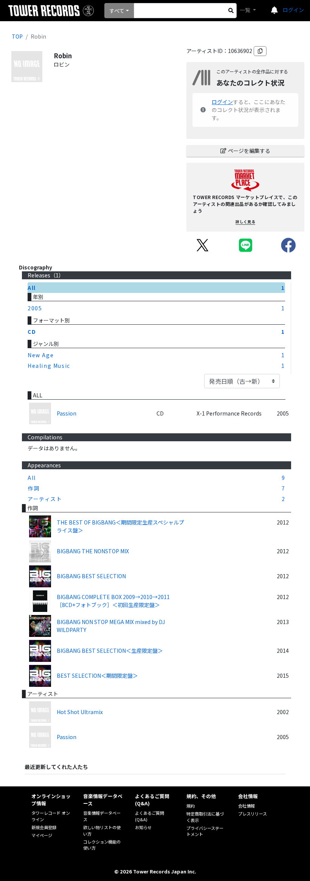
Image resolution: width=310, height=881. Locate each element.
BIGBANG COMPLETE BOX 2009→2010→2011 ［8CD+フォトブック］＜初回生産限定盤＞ (113, 601)
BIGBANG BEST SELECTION (91, 576)
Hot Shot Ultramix (80, 712)
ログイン (293, 10)
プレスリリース (252, 814)
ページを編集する (249, 150)
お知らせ (143, 827)
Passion (66, 413)
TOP (17, 36)
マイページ (41, 835)
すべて (116, 10)
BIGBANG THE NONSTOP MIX (93, 551)
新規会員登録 (43, 827)
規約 (190, 806)
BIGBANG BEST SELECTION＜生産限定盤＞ (110, 650)
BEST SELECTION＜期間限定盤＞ (97, 675)
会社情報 (246, 806)
